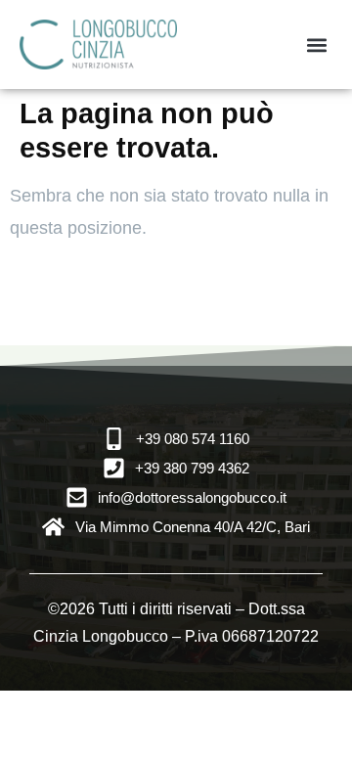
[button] (316, 44)
